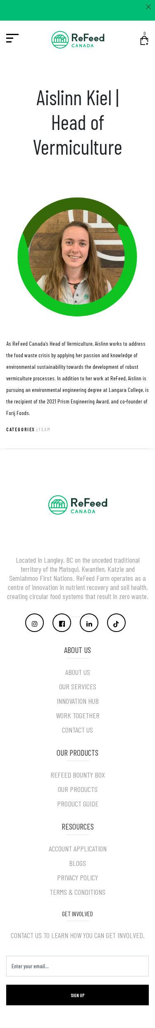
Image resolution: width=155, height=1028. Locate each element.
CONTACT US (77, 729)
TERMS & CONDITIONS (77, 891)
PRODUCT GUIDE (77, 803)
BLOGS (77, 863)
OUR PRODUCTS (78, 789)
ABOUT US (77, 672)
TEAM (44, 429)
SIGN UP (77, 995)
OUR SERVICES (77, 686)
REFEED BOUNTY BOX (77, 774)
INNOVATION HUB (78, 700)
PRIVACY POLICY (77, 877)
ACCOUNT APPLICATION (78, 848)
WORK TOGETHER (78, 715)
